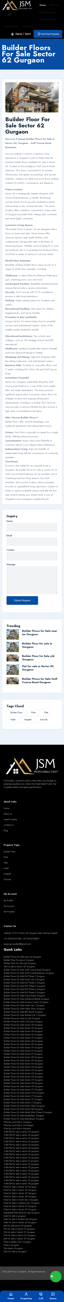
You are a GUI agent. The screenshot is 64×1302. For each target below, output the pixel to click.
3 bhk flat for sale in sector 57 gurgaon (21, 1180)
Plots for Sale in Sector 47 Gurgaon (20, 1193)
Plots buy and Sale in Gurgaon (17, 1122)
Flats (46, 712)
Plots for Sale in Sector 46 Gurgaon (20, 1190)
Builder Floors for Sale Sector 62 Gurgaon (23, 1066)
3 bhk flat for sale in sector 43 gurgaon (21, 1141)
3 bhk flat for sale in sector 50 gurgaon (21, 1157)
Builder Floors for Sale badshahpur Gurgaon (24, 1115)
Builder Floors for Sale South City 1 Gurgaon (24, 1005)
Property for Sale (48, 19)
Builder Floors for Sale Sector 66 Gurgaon (23, 1076)
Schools (43, 719)
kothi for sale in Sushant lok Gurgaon (20, 1219)
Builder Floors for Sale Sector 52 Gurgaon (23, 1050)
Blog (6, 830)
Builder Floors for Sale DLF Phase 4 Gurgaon (24, 989)
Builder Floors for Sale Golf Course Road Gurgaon (39, 680)
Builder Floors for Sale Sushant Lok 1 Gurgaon (25, 1015)
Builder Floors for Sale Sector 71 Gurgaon (23, 1096)
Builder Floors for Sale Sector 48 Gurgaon (23, 1041)
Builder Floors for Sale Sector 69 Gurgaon (23, 1086)
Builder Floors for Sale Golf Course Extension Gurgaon (29, 973)
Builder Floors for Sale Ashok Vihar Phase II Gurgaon (28, 1112)
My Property (9, 911)
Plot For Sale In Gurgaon (15, 1251)
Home (43, 5)
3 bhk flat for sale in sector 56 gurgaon (21, 1177)
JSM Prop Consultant (17, 1271)
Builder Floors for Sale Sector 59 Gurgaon (23, 1060)
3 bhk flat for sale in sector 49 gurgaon (21, 1154)
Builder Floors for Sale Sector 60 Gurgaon (23, 1063)
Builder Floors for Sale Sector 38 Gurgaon (23, 1024)
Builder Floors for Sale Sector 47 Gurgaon (23, 1037)
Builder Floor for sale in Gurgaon (37, 645)
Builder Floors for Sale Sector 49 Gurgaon (23, 1044)
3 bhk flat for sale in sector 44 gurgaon (21, 1144)
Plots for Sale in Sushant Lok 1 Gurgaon (22, 1203)
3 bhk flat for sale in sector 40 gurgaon (21, 1134)
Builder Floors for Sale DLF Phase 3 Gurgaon (24, 985)
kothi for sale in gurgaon (15, 1215)
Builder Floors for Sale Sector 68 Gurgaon (23, 1083)
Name (10, 521)
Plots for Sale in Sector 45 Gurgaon (20, 1186)
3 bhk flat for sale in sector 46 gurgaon (21, 1151)
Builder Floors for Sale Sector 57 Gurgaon (23, 1054)
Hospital (27, 719)
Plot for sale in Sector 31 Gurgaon (19, 1232)
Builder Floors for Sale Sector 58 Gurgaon (23, 1057)
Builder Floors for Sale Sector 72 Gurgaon (23, 1099)
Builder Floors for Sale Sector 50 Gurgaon (23, 1047)
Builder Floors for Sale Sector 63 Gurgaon (23, 1070)
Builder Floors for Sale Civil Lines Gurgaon (23, 1021)
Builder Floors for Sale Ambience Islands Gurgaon (26, 998)
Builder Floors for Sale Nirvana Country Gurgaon (26, 1002)
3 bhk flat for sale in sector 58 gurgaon (21, 1183)
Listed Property (11, 26)
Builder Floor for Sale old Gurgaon (38, 657)
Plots (33, 712)
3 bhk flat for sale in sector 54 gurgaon (21, 1170)
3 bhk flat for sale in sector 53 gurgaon (21, 1167)
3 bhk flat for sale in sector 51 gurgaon (21, 1160)
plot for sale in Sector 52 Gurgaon (19, 1238)
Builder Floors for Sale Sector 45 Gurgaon (23, 1031)
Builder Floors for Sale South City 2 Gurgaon (24, 979)
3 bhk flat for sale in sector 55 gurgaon (21, 1173)
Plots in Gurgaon (11, 1245)
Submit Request (22, 600)
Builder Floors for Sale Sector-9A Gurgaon (23, 1109)
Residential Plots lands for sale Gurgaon (22, 1212)
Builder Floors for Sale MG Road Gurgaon (23, 1011)
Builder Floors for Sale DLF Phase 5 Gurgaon (24, 992)
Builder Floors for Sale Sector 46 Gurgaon (23, 1034)
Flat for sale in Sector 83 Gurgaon (38, 667)
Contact (10, 549)
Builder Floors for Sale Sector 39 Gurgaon (23, 1028)
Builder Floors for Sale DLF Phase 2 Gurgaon (24, 982)
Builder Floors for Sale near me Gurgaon (39, 632)
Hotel (13, 719)
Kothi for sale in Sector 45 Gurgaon (20, 1222)
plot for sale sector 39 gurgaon (18, 1225)
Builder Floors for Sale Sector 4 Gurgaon (22, 1102)
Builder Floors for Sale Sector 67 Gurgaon (23, 1079)
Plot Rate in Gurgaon (13, 1248)
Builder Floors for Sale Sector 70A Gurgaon (24, 1092)
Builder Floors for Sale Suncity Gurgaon (22, 1018)
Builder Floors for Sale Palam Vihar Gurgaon (24, 1008)
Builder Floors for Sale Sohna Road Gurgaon (24, 995)
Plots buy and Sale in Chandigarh (19, 1125)
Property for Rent (48, 12)
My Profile (8, 900)
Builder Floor (16, 712)
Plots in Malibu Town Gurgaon (17, 1241)
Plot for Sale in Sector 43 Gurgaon (20, 1235)
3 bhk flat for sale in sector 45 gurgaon (21, 1147)
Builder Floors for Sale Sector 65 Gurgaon (23, 1073)
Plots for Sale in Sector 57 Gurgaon (20, 1206)
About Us (54, 5)
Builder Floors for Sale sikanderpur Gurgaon (24, 1118)
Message (11, 564)
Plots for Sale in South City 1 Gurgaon (21, 1199)
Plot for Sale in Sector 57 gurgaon (19, 1228)
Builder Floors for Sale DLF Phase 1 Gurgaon (24, 976)
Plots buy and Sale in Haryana (17, 1128)
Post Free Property (50, 33)
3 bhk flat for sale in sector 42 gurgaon (21, 1138)
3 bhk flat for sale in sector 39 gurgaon (21, 1131)
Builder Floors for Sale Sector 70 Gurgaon (23, 1089)
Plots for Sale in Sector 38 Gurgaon (20, 1196)
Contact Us (27, 26)
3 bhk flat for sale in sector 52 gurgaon (21, 1164)
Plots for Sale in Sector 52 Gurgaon (20, 1209)
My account (9, 906)
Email (9, 535)
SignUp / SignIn (23, 33)
